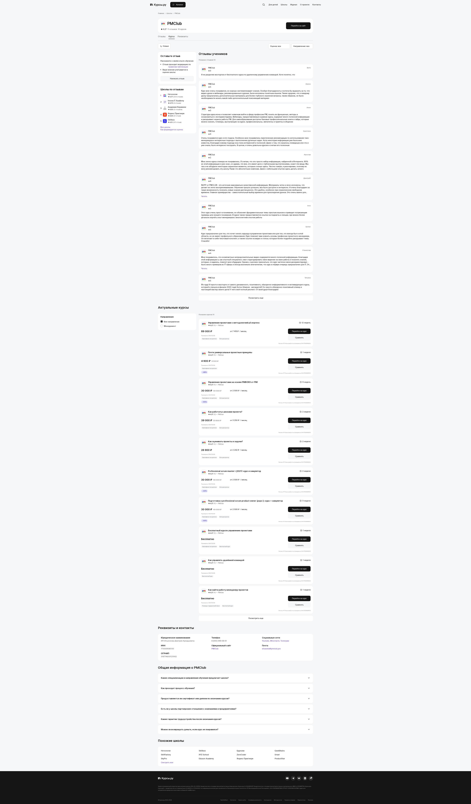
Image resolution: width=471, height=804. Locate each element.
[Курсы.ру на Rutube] (311, 778)
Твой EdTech (224, 800)
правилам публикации (178, 67)
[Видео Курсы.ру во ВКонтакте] (305, 778)
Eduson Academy (206, 758)
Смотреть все (167, 762)
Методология (278, 800)
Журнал (293, 4)
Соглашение (267, 800)
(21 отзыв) (177, 116)
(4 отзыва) (177, 103)
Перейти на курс (299, 331)
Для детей (273, 4)
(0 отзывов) (178, 109)
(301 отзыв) (177, 122)
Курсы (172, 36)
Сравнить (299, 337)
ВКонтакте (275, 641)
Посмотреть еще (255, 298)
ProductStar (280, 758)
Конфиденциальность (255, 800)
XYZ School (204, 754)
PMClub (214, 648)
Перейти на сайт (298, 26)
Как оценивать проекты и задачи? (225, 441)
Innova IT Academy (176, 100)
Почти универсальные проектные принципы (230, 352)
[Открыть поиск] (264, 5)
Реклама (310, 800)
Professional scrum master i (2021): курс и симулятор (234, 471)
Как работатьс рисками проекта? (225, 412)
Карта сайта (242, 800)
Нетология (172, 94)
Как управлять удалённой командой (226, 560)
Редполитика (301, 800)
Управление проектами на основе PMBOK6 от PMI (233, 382)
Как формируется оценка (171, 129)
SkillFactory (166, 754)
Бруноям (240, 751)
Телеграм (285, 641)
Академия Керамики (177, 107)
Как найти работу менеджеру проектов (228, 590)
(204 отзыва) (178, 97)
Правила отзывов (289, 800)
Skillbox (171, 120)
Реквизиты (183, 36)
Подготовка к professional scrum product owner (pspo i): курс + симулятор (245, 501)
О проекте (304, 4)
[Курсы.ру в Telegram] (293, 778)
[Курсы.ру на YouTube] (287, 778)
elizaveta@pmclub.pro (271, 648)
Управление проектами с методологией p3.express (234, 322)
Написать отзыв (177, 78)
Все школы (165, 127)
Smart (277, 754)
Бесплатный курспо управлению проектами (230, 530)
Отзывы (162, 36)
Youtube (265, 641)
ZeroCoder (241, 754)
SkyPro (164, 758)
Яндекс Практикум (176, 113)
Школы (284, 4)
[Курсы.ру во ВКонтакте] (299, 778)
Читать (204, 196)
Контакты (316, 4)
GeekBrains (280, 751)
